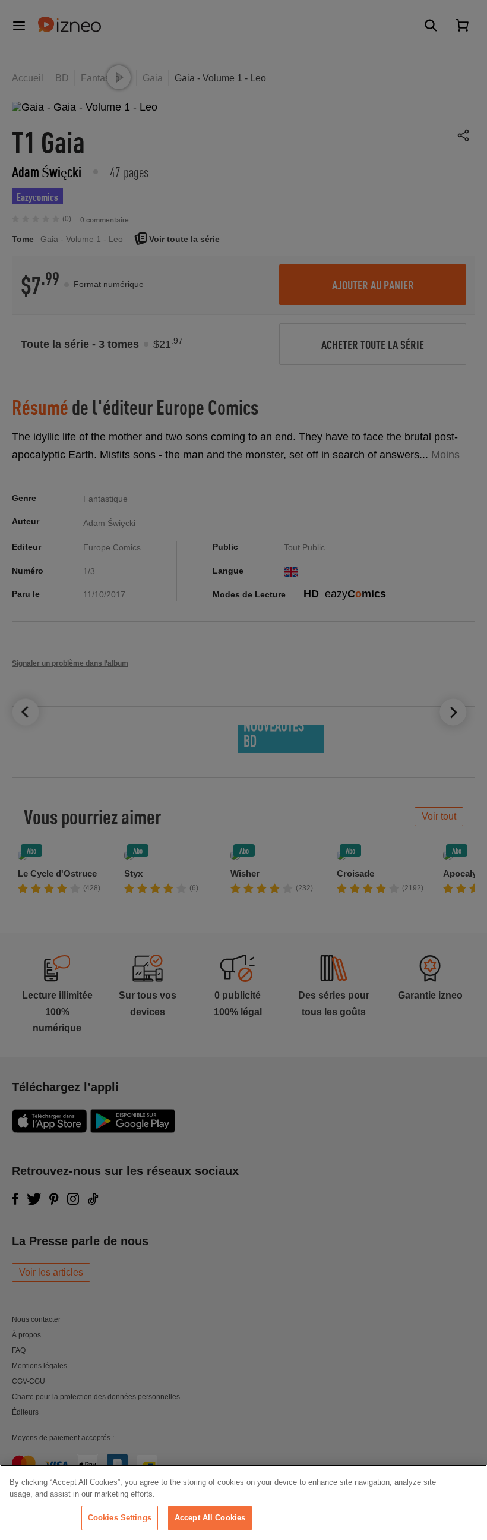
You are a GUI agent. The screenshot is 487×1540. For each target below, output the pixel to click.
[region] (243, 1502)
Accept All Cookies (210, 1517)
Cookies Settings (119, 1517)
